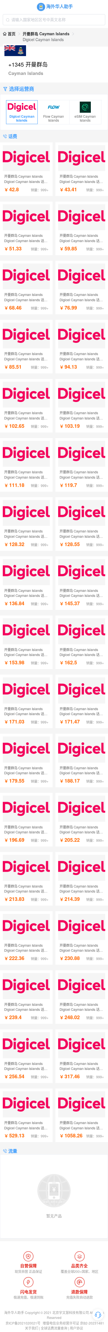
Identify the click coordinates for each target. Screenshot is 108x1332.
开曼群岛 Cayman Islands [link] (46, 33)
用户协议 (76, 1328)
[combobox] (54, 19)
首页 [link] (11, 33)
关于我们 (31, 1328)
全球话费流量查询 (54, 1328)
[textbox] (54, 19)
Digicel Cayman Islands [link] (43, 39)
